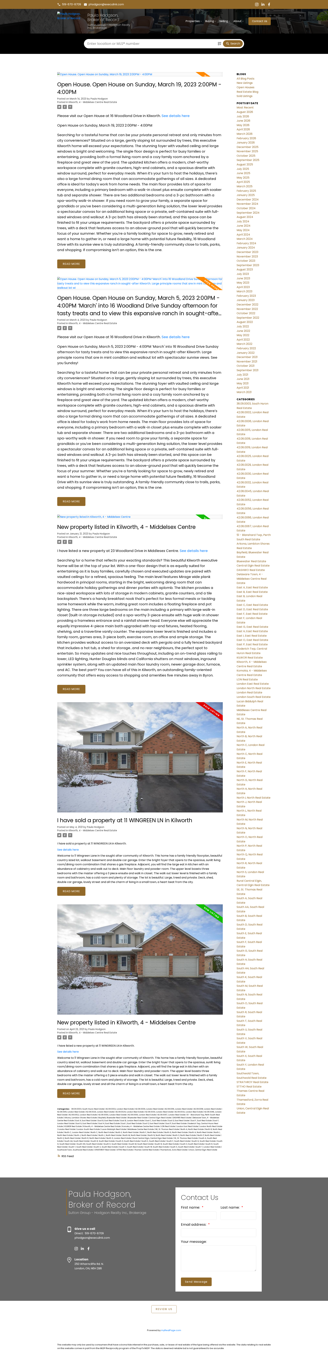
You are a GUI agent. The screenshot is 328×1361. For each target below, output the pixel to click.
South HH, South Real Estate (90, 1144)
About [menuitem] (237, 21)
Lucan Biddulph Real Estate (114, 1129)
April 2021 (243, 388)
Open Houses (245, 87)
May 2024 (243, 230)
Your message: (194, 1241)
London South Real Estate (88, 1129)
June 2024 (243, 226)
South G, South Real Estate (204, 1141)
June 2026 (243, 121)
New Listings (245, 83)
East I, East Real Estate (131, 1123)
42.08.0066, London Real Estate (142, 1114)
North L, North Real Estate (110, 1135)
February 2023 (246, 296)
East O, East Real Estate (154, 1123)
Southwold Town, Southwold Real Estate (75, 1150)
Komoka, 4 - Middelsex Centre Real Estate (141, 1126)
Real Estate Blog (247, 92)
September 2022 (248, 318)
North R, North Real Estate (93, 1138)
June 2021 (243, 379)
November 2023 (247, 256)
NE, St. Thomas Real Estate (167, 1129)
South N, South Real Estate (167, 1144)
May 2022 (243, 335)
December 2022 (247, 305)
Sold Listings (244, 96)
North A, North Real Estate (192, 1129)
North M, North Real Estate (135, 1135)
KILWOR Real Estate (73, 1126)
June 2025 (243, 173)
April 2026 (243, 129)
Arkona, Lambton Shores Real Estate (80, 1117)
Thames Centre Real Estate (146, 1150)
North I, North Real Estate (253, 798)
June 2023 (243, 278)
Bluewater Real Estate (138, 1117)
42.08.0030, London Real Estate (159, 1112)
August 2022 (245, 322)
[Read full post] (140, 76)
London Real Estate (67, 1129)
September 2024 (248, 213)
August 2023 (245, 269)
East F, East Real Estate (201, 1120)
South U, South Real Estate (106, 1147)
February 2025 (246, 191)
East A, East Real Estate (86, 1120)
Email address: (194, 1224)
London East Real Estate (188, 1126)
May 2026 (243, 125)
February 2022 (246, 348)
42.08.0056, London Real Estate (112, 1114)
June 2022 (243, 331)
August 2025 (245, 164)
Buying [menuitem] (209, 21)
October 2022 (246, 313)
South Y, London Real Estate (208, 1147)
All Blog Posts (245, 79)
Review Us (164, 1309)
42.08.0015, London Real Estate (179, 1109)
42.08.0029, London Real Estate (130, 1112)
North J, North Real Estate (86, 1135)
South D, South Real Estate (128, 1141)
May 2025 (243, 178)
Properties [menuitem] (193, 21)
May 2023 (243, 283)
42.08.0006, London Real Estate (149, 1109)
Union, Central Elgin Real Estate (203, 1150)
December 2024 (248, 199)
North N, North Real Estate (160, 1135)
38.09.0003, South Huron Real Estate (88, 1109)
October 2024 (246, 208)
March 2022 (244, 344)
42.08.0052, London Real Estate (83, 1114)
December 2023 (247, 252)
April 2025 (243, 182)
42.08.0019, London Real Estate (71, 1112)
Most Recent (245, 107)
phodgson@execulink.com (106, 4)
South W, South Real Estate (157, 1147)
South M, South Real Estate (141, 1144)
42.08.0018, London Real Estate (208, 1109)
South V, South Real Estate (131, 1147)
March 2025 (244, 186)
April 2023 (243, 287)
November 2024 (247, 204)
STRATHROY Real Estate (105, 1150)
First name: (191, 1207)
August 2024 (245, 217)
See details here (176, 115)
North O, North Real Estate (184, 1135)
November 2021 (247, 361)
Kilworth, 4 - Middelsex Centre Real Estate (93, 102)
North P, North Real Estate (209, 1135)
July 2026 (243, 116)
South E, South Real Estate (153, 1141)
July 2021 (242, 375)
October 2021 (246, 366)
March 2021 (244, 392)
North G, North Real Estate (176, 1132)
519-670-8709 (71, 4)
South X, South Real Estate (182, 1147)
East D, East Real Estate (179, 1120)
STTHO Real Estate (125, 1150)
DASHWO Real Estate (182, 1117)
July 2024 (243, 221)
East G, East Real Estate (87, 1123)
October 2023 (246, 261)
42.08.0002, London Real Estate (120, 1109)
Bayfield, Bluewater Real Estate (112, 1117)
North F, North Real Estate (151, 1132)
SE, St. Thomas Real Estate (186, 1138)
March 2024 (245, 239)
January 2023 (246, 300)
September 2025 (248, 160)
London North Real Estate (211, 1126)
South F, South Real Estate (179, 1141)
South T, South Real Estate (81, 1147)
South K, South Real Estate (116, 1144)
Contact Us (259, 21)
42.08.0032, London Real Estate (189, 1112)
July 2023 (243, 274)
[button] (69, 4)
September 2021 (247, 370)
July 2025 (243, 169)
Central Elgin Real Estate (160, 1117)
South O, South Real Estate (192, 1144)
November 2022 (247, 309)
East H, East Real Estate (109, 1123)
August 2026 (245, 112)
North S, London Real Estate (119, 1138)
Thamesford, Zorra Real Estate (174, 1150)
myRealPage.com (171, 1330)
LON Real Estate (168, 1126)
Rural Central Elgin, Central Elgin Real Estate (153, 1138)
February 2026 (246, 138)
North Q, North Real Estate (69, 1138)
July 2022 (243, 326)
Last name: (231, 1207)
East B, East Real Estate (108, 1120)
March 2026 (244, 134)
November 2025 (247, 151)
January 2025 (246, 195)
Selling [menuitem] (223, 21)
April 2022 (243, 340)
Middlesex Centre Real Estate (141, 1129)
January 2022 (246, 353)
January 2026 (246, 143)
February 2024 (246, 243)
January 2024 (246, 248)
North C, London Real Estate (77, 1132)
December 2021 (247, 357)
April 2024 (243, 235)
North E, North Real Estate (127, 1132)
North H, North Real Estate (201, 1132)
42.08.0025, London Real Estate (100, 1112)
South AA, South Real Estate (77, 1141)
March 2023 (244, 291)
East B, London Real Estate (132, 1120)
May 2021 (243, 383)
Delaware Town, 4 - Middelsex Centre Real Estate (251, 578)
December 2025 (247, 147)
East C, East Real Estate (156, 1120)
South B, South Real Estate (103, 1141)
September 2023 (248, 265)
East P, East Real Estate (176, 1123)
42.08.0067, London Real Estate (172, 1114)
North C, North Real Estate (102, 1132)
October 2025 (246, 156)
